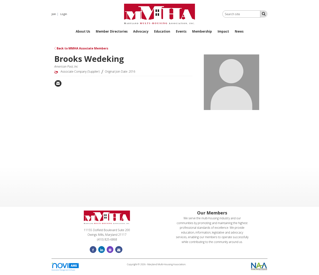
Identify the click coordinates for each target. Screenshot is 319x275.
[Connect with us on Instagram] (110, 249)
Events (181, 31)
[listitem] (55, 14)
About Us (83, 31)
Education (162, 31)
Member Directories (112, 31)
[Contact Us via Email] (118, 249)
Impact (223, 31)
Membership (202, 31)
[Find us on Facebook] (93, 249)
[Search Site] (263, 13)
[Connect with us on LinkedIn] (101, 249)
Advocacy (140, 31)
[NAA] (259, 266)
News (239, 31)
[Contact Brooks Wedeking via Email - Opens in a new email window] (58, 83)
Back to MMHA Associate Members (82, 48)
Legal (189, 264)
